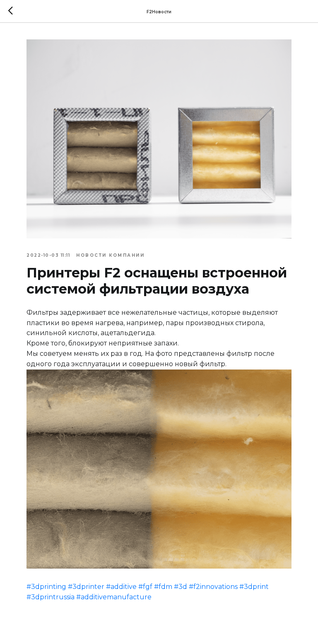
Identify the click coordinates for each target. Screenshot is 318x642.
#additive (121, 587)
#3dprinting (46, 587)
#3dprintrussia (50, 597)
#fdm (163, 587)
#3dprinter (86, 587)
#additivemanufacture (114, 597)
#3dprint (254, 587)
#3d (180, 587)
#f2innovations (213, 587)
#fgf (145, 587)
